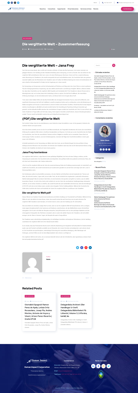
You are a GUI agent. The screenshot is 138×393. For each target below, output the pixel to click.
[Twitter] (18, 3)
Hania (25, 49)
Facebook (81, 247)
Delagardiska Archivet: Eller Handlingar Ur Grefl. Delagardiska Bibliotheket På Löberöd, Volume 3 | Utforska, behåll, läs (74, 310)
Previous (28, 278)
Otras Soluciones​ (73, 9)
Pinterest (86, 247)
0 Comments (49, 49)
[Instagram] (15, 3)
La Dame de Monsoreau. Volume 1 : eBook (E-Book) (103, 111)
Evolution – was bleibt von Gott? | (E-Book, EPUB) (104, 106)
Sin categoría (27, 38)
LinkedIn (90, 247)
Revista (95, 9)
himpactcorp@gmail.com (65, 371)
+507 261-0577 (65, 374)
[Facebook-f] (12, 3)
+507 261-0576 (76, 374)
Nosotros (43, 9)
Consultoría (51, 9)
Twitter (77, 247)
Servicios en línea (85, 9)
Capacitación (61, 9)
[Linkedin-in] (9, 3)
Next (87, 278)
